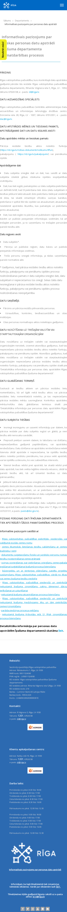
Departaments (22, 20)
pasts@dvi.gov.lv (29, 510)
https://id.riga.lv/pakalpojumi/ (32, 154)
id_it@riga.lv (39, 896)
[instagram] (32, 909)
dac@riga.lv (6, 119)
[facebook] (23, 909)
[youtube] (37, 909)
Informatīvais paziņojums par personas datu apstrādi (35, 869)
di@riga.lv (34, 91)
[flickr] (42, 909)
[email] (47, 909)
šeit (60, 630)
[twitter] (27, 909)
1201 (20, 715)
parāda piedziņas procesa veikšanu (20, 610)
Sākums (7, 20)
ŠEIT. (58, 886)
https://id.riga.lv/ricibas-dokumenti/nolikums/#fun (27, 149)
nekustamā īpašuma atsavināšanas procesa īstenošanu (30, 594)
